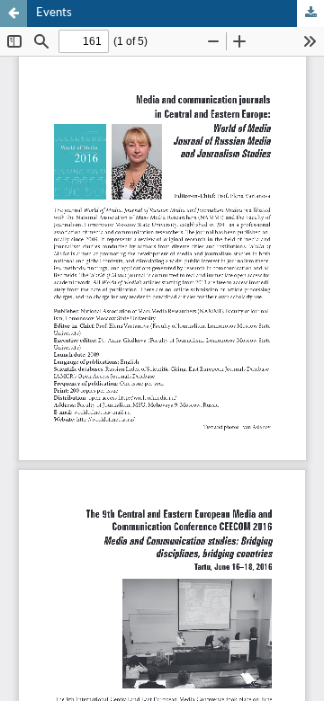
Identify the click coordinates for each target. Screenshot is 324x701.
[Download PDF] (310, 13)
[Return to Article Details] (13, 13)
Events (54, 13)
